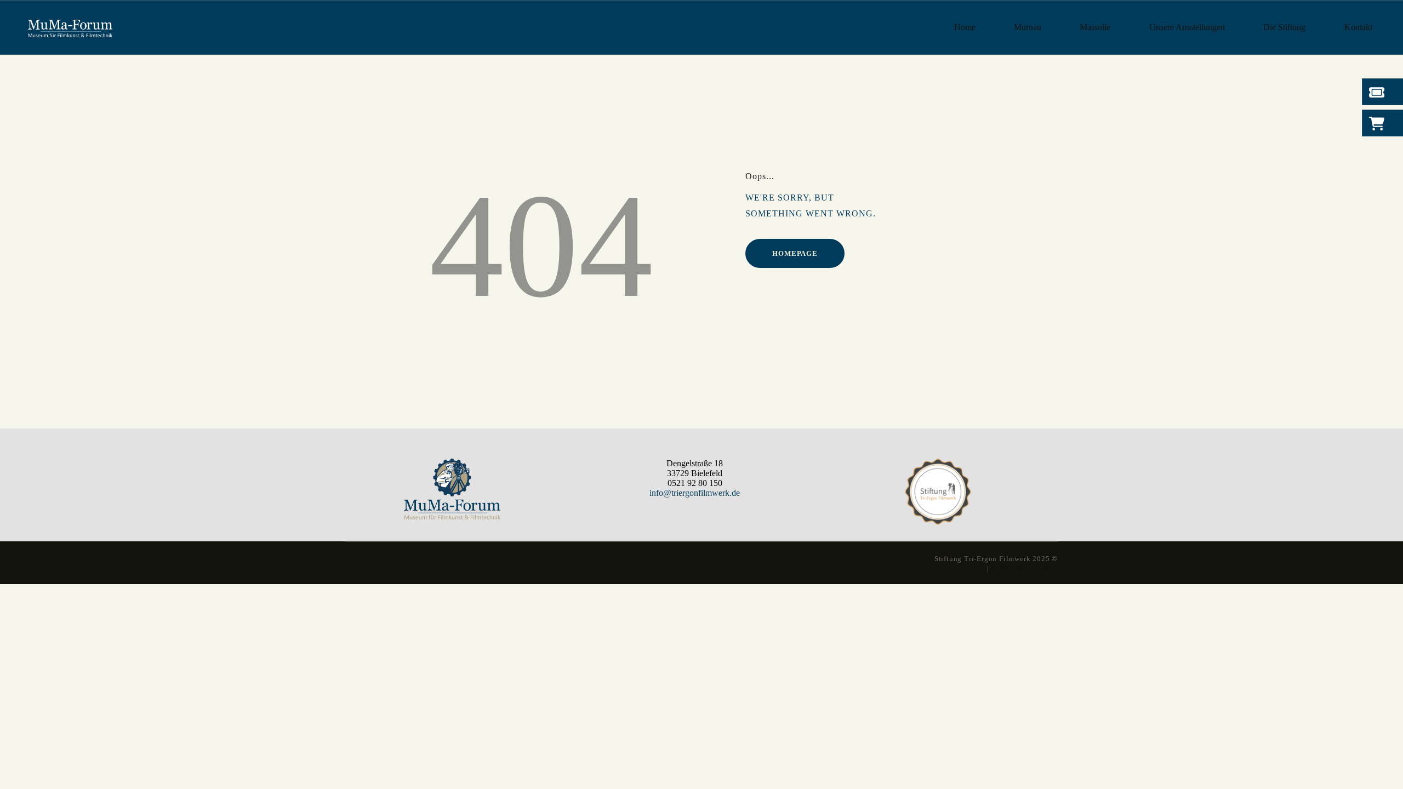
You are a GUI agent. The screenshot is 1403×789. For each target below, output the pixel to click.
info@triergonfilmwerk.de (694, 493)
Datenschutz (1037, 568)
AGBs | (1002, 568)
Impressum (967, 568)
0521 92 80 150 (695, 483)
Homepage (794, 253)
